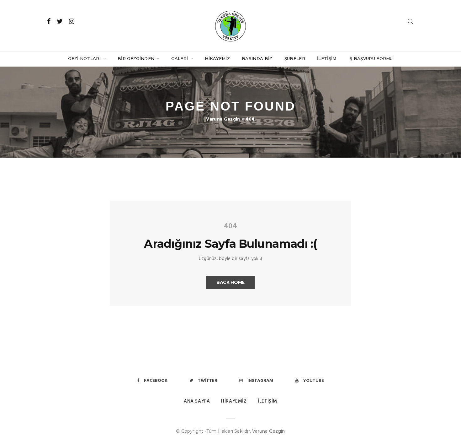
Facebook (155, 380)
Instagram (260, 380)
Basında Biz (257, 58)
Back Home (230, 282)
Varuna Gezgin (268, 431)
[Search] (410, 21)
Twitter (207, 380)
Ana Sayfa (197, 401)
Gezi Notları (85, 58)
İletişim (326, 58)
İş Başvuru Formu (370, 58)
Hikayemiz (217, 58)
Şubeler (294, 58)
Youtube (313, 380)
